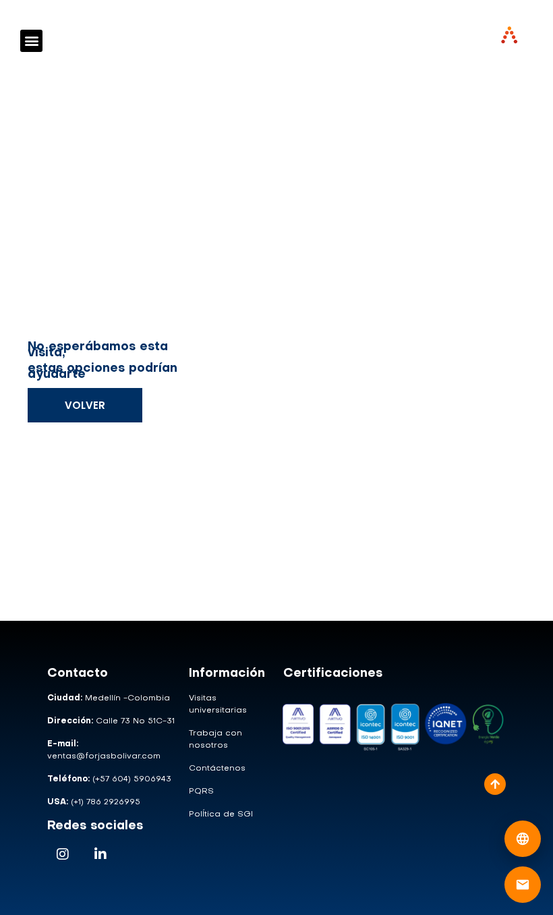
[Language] (522, 839)
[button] (31, 41)
